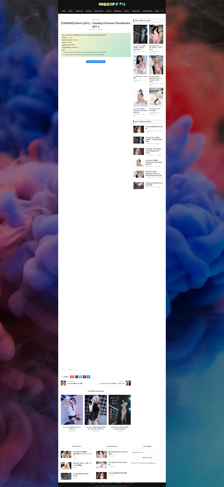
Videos (157, 11)
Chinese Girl (79, 11)
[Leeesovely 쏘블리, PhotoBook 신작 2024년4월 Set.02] (140, 97)
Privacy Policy (108, 483)
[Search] (162, 11)
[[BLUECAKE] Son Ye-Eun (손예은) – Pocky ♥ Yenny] (156, 34)
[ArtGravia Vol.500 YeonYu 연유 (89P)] (138, 185)
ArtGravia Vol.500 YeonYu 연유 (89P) (154, 184)
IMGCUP (126, 486)
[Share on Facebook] (76, 376)
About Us (92, 483)
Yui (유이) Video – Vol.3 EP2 (140, 77)
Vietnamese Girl (147, 11)
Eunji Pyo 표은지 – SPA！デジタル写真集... (82, 464)
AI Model (70, 11)
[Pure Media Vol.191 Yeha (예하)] (156, 97)
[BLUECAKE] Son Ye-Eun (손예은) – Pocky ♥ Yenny (156, 47)
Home (63, 11)
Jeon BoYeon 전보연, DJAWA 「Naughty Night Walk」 (139, 47)
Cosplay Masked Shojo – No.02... (81, 474)
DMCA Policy (118, 483)
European (89, 11)
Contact (100, 483)
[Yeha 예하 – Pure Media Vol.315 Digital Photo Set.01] (138, 151)
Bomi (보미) (69, 37)
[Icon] (140, 65)
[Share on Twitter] (80, 376)
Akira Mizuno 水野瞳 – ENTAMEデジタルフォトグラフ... (82, 453)
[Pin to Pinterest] (84, 376)
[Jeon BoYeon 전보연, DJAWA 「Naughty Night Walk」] (120, 410)
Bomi (63, 369)
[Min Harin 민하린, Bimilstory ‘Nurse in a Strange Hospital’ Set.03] (156, 64)
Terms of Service (129, 483)
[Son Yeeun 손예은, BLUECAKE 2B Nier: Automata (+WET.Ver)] (96, 410)
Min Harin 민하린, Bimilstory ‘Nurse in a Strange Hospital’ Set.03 (155, 79)
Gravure (108, 11)
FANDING (69, 369)
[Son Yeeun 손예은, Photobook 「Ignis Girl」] (72, 410)
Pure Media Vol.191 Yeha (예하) (154, 109)
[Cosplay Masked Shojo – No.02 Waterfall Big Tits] (66, 476)
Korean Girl (117, 11)
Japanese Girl (136, 11)
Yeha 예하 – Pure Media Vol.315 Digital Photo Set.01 (153, 151)
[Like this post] (72, 376)
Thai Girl (126, 11)
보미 (75, 369)
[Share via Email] (88, 376)
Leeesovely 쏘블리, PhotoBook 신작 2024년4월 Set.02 (140, 110)
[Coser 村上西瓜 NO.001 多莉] (138, 129)
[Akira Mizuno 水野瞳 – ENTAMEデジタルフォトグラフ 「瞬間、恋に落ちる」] (66, 454)
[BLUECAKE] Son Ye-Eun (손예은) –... (118, 452)
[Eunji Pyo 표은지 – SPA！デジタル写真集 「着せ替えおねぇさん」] (66, 465)
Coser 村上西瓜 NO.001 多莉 (154, 127)
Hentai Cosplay (98, 11)
